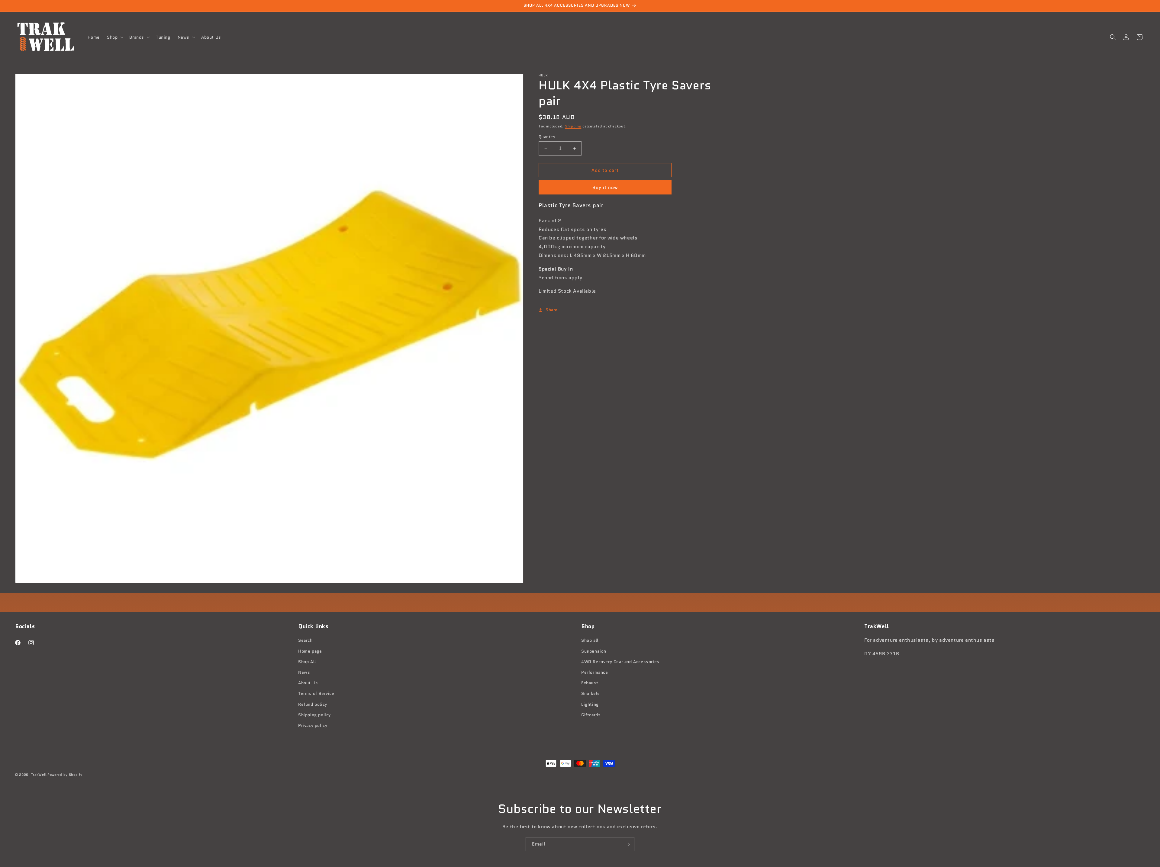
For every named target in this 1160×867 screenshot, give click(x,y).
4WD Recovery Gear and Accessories (620, 662)
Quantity (547, 137)
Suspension (593, 651)
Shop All (307, 662)
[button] (114, 37)
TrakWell (39, 774)
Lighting (590, 704)
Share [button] (552, 310)
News (304, 672)
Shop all (589, 640)
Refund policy (312, 704)
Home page (310, 651)
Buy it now (605, 187)
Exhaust (589, 683)
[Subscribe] (627, 844)
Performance (594, 672)
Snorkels (590, 693)
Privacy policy (312, 725)
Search (305, 640)
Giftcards (591, 715)
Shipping (573, 126)
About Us (308, 683)
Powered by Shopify (64, 774)
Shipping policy (314, 715)
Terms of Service (316, 693)
